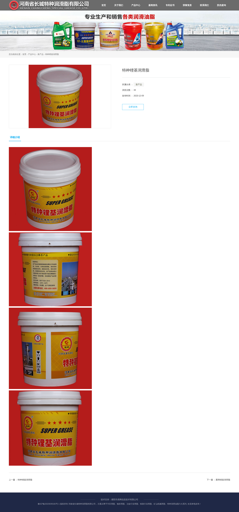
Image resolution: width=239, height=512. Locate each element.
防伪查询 (221, 5)
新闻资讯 (153, 5)
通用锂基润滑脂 (223, 480)
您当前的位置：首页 (18, 54)
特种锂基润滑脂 (25, 480)
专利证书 (170, 5)
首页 (104, 5)
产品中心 (135, 5)
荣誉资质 (187, 5)
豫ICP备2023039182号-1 (49, 504)
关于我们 (118, 5)
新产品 (40, 54)
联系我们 (204, 5)
